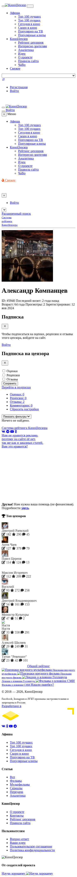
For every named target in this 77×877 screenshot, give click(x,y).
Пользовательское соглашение (31, 846)
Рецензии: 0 (18, 398)
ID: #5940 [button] (8, 300)
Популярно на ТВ (30, 31)
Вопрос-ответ (19, 839)
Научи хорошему (14, 873)
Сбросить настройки (24, 409)
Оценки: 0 (17, 394)
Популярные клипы (32, 35)
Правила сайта (28, 61)
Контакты (17, 815)
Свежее (15, 68)
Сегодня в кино (29, 24)
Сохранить (9, 383)
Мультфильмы (20, 784)
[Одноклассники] (16, 431)
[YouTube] (12, 431)
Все (12, 777)
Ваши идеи (17, 842)
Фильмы (16, 781)
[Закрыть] (5, 326)
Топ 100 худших (29, 20)
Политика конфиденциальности (32, 850)
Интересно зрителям (32, 46)
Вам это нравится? (15, 446)
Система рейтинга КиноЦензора (24, 428)
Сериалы (16, 788)
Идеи (21, 53)
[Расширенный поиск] (3, 80)
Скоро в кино (27, 27)
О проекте (25, 57)
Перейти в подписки (16, 387)
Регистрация (19, 87)
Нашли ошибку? (42, 684)
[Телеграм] (7, 431)
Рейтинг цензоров (31, 42)
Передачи (16, 792)
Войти (14, 91)
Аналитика (26, 50)
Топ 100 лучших (29, 16)
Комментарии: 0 (21, 405)
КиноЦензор (19, 39)
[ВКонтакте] (3, 431)
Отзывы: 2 (17, 402)
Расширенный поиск (16, 213)
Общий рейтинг (38, 666)
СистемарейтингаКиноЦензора (9, 221)
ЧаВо (21, 64)
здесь (25, 508)
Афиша (15, 13)
